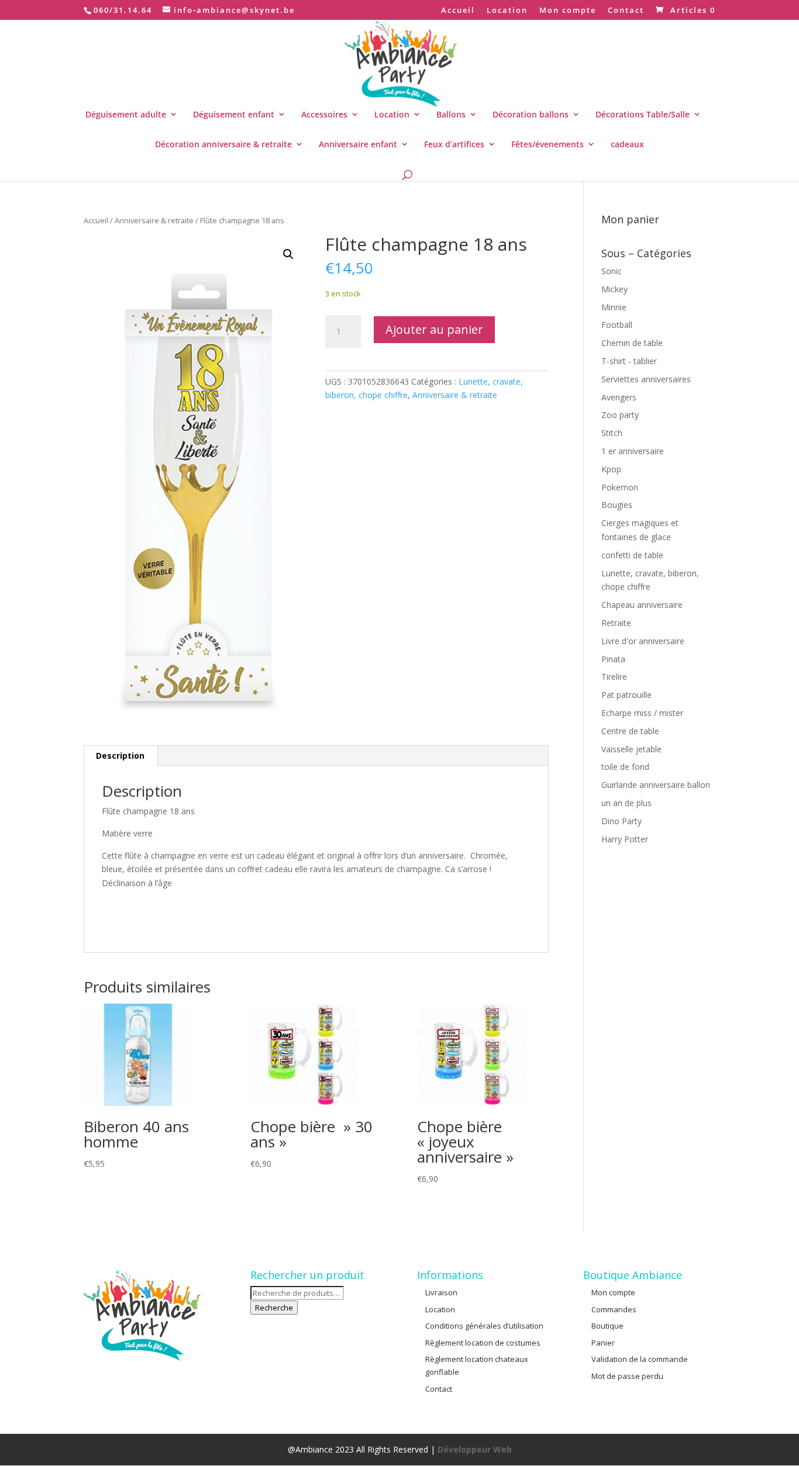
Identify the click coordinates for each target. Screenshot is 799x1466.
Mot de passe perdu (627, 1376)
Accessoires (324, 114)
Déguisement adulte (125, 114)
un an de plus (626, 802)
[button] (288, 254)
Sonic (611, 270)
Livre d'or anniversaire (642, 640)
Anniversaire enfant (358, 144)
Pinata (613, 659)
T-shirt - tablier (629, 360)
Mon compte (567, 10)
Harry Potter (624, 839)
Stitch (611, 432)
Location (507, 10)
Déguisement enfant (233, 114)
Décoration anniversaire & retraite (223, 144)
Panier (603, 1342)
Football (616, 324)
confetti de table (632, 555)
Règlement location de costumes (482, 1342)
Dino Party (621, 821)
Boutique (607, 1325)
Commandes (613, 1309)
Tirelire (614, 676)
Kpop (611, 469)
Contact (626, 10)
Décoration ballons (531, 114)
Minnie (613, 307)
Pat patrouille (626, 694)
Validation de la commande (639, 1359)
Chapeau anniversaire (642, 604)
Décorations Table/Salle (642, 114)
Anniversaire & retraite (154, 220)
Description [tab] (120, 755)
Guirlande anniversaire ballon (655, 784)
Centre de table (630, 731)
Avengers (618, 397)
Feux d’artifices (454, 144)
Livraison (441, 1292)
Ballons (451, 114)
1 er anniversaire (632, 451)
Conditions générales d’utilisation (484, 1325)
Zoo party (620, 414)
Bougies (616, 504)
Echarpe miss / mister (642, 712)
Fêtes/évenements (547, 144)
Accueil (458, 10)
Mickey (614, 289)
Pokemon (619, 487)
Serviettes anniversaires (646, 379)
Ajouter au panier (434, 329)
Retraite (616, 622)
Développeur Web (475, 1449)
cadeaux (627, 144)
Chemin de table (632, 342)
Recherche (274, 1307)
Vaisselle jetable (631, 749)
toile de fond (625, 766)
